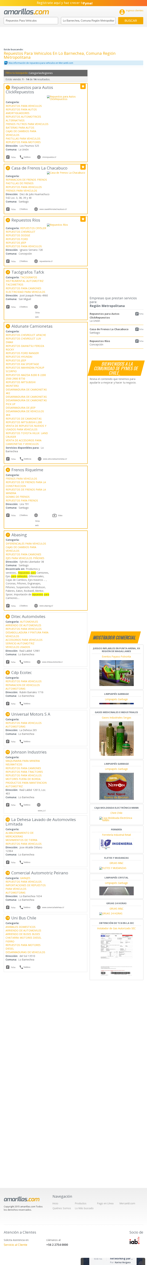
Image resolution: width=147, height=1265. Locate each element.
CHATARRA (12, 937)
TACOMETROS (14, 284)
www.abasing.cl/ (46, 605)
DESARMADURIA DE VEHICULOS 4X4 (25, 413)
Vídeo (60, 515)
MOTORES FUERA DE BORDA (23, 779)
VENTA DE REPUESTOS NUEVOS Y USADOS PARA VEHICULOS (26, 427)
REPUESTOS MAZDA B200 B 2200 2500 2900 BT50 (26, 376)
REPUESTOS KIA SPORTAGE (22, 364)
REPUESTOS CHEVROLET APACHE (26, 335)
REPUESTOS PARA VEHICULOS (24, 106)
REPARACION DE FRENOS (21, 179)
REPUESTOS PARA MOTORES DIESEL (23, 946)
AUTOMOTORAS (15, 688)
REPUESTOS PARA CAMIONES (23, 288)
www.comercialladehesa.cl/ (53, 907)
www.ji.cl (42, 810)
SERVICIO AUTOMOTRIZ (20, 643)
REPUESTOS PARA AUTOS (21, 109)
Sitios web (37, 314)
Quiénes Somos (62, 1208)
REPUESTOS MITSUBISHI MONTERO (20, 383)
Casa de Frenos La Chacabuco (109, 329)
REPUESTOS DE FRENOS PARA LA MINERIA (26, 491)
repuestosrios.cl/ (46, 261)
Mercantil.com (127, 1203)
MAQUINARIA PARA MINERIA (23, 760)
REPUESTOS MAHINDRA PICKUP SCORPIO (25, 369)
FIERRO (10, 941)
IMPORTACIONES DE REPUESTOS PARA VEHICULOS (26, 886)
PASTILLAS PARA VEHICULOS (23, 138)
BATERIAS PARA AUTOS (20, 127)
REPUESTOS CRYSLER (33, 228)
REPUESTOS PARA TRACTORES (24, 771)
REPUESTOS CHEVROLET (20, 231)
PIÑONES (38, 558)
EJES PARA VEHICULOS (19, 558)
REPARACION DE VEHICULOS (23, 685)
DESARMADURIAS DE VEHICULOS (25, 952)
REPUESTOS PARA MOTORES (23, 142)
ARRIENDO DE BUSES (18, 934)
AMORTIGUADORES (17, 113)
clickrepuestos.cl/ (49, 157)
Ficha (141, 314)
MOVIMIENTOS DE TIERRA (21, 840)
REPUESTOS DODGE (18, 235)
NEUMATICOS (14, 764)
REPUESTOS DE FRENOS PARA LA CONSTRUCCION (26, 483)
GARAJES (25, 878)
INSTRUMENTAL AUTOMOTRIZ (25, 281)
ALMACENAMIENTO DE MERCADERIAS (20, 834)
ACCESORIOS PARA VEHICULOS (24, 639)
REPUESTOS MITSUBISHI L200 (24, 422)
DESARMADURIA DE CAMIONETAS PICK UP (26, 402)
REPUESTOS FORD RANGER (22, 353)
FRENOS (11, 124)
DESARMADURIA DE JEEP (20, 407)
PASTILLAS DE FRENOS (20, 183)
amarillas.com (26, 11)
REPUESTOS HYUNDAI (19, 356)
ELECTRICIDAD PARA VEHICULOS (25, 292)
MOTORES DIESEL (30, 937)
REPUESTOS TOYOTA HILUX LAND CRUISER (27, 434)
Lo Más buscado (84, 1208)
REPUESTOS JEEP (16, 242)
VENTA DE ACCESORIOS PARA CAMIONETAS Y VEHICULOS (23, 442)
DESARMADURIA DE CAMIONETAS (26, 396)
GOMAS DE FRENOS (18, 496)
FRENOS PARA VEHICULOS (21, 190)
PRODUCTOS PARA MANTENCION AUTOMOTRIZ (26, 784)
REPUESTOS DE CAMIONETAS (24, 418)
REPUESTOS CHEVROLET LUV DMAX (24, 340)
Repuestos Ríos (100, 341)
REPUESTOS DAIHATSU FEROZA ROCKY (25, 347)
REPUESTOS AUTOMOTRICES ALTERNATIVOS (23, 118)
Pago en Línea (105, 1203)
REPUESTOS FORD (17, 239)
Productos (80, 1203)
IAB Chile (134, 1240)
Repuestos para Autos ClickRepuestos (104, 315)
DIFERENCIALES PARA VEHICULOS (26, 543)
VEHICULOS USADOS (18, 647)
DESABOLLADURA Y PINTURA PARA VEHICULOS (27, 634)
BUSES (36, 934)
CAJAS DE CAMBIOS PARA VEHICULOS (21, 132)
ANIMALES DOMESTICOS (20, 927)
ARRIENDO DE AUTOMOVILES (23, 625)
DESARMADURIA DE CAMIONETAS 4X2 (26, 391)
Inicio (55, 1203)
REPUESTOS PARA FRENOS (22, 500)
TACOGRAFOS (28, 277)
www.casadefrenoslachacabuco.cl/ (53, 209)
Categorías (35, 73)
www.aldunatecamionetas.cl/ (55, 459)
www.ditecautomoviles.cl (52, 662)
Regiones (47, 73)
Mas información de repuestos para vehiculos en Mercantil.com (41, 62)
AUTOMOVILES (29, 621)
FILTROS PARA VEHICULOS (32, 124)
